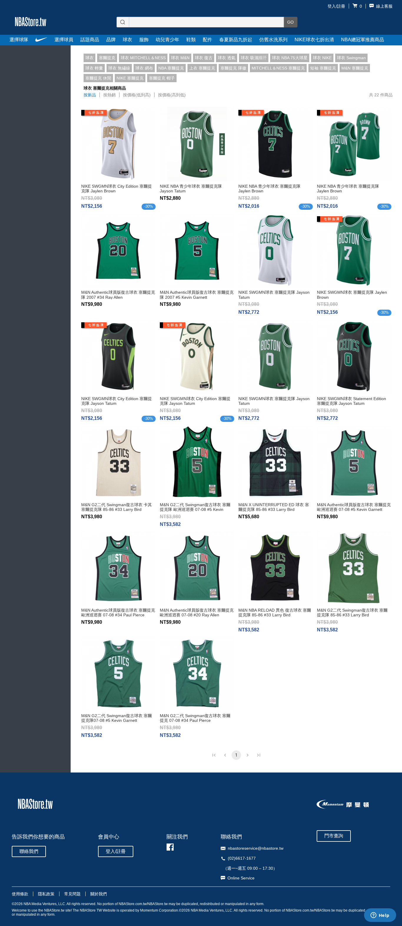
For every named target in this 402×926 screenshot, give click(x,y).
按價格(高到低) (172, 95)
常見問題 (72, 894)
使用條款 (20, 894)
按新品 (90, 95)
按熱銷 (109, 95)
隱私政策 (46, 894)
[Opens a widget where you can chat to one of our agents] (380, 915)
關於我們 (98, 894)
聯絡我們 (28, 851)
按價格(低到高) (137, 95)
